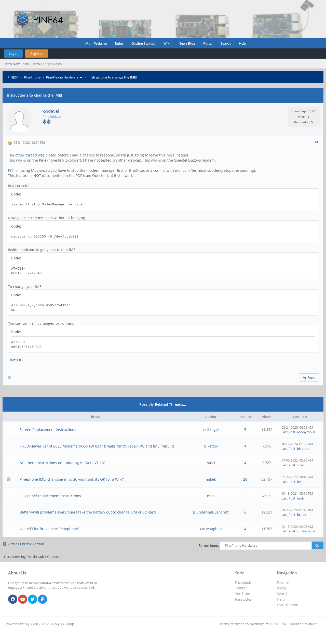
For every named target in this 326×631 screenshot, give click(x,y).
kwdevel (51, 111)
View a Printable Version (26, 544)
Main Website (96, 43)
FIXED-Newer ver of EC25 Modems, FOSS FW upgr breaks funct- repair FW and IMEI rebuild (97, 446)
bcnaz (301, 514)
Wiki (167, 43)
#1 (316, 142)
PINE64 (12, 77)
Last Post (288, 432)
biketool (211, 446)
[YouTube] (22, 599)
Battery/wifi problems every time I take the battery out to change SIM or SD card (88, 512)
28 (245, 479)
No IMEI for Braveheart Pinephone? (49, 528)
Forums (283, 582)
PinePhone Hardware (62, 77)
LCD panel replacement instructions (50, 495)
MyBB (29, 624)
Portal (207, 43)
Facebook (243, 582)
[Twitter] (32, 599)
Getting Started (143, 43)
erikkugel (211, 429)
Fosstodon (243, 599)
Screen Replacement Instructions (48, 429)
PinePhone (32, 77)
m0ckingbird (259, 624)
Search (226, 43)
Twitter (241, 588)
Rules (119, 43)
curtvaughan (211, 528)
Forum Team (287, 604)
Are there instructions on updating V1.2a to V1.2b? (62, 462)
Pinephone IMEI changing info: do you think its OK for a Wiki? (72, 479)
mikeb (211, 479)
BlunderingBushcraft (211, 512)
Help (242, 43)
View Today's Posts (47, 63)
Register (36, 53)
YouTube (242, 593)
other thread (26, 155)
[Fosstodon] (42, 599)
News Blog (187, 43)
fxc (299, 481)
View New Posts (17, 63)
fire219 (314, 624)
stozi (211, 462)
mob (211, 495)
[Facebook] (12, 599)
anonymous (306, 432)
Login (13, 53)
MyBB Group (64, 624)
